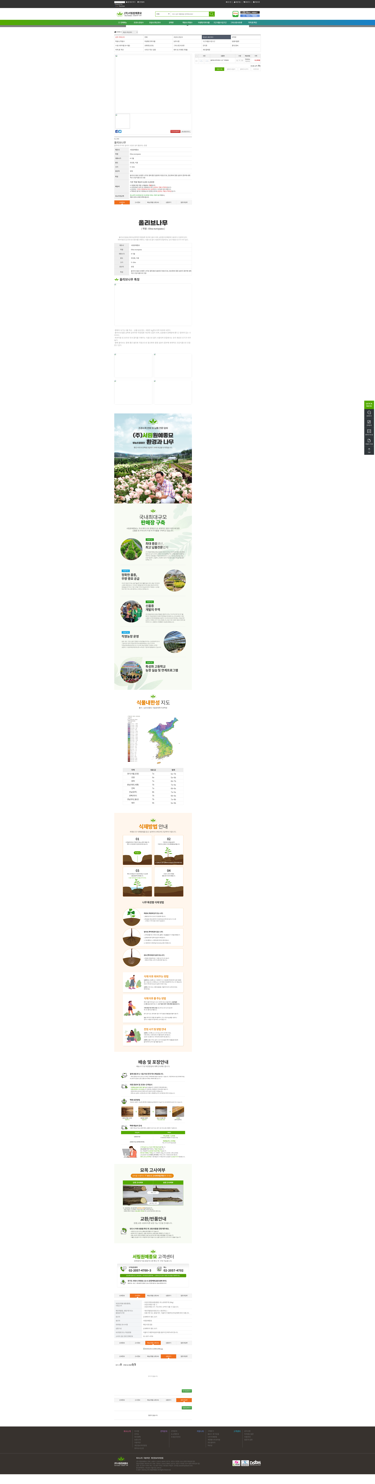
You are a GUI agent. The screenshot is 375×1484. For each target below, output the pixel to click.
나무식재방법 (212, 1437)
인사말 (136, 1431)
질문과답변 (184, 202)
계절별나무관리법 (214, 1439)
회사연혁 (137, 1437)
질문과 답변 (248, 1439)
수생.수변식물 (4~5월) (122, 45)
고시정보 (137, 202)
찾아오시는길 (139, 1448)
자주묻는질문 (249, 1434)
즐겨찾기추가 (131, 2)
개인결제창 (206, 49)
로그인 (229, 2)
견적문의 (174, 1431)
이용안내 (247, 1437)
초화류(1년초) (149, 45)
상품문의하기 (186, 131)
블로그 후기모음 (213, 1434)
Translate (122, 6)
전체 (146, 37)
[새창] (245, 1463)
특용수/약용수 (187, 22)
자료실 (210, 1445)
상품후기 (168, 202)
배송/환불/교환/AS (153, 202)
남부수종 (176, 41)
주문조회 (257, 2)
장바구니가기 (244, 69)
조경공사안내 (175, 1437)
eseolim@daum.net (185, 1465)
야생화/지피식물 (204, 22)
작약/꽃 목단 (252, 22)
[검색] (212, 14)
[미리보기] (201, 60)
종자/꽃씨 (235, 45)
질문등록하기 (187, 1408)
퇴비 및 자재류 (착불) (181, 49)
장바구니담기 (231, 69)
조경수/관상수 (139, 22)
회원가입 (238, 2)
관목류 (171, 22)
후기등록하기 (187, 1391)
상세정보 (122, 202)
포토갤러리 (211, 1442)
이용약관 (137, 1442)
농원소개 (137, 1439)
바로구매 (219, 69)
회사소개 (139, 1458)
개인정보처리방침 (140, 1445)
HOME (118, 32)
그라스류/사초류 (236, 22)
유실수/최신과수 (155, 22)
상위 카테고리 (120, 37)
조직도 (136, 1434)
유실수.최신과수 (208, 37)
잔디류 (205, 45)
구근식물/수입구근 (220, 22)
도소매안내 (175, 1434)
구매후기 (211, 1431)
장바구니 (247, 2)
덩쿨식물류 (235, 41)
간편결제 (141, 2)
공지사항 (247, 1431)
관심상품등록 (176, 131)
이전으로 (256, 69)
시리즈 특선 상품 (150, 49)
